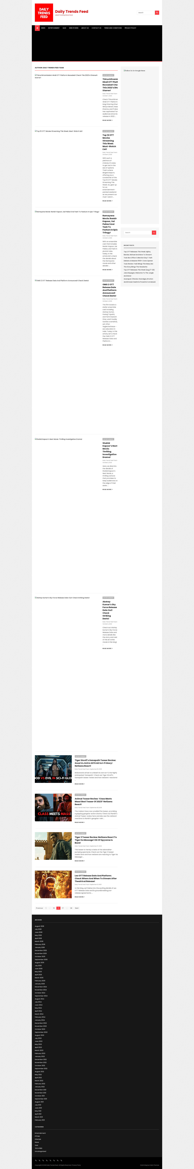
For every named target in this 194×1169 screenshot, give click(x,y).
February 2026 (40, 944)
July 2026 (38, 929)
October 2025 (40, 956)
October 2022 (40, 1065)
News (43, 28)
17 (63, 908)
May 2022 (38, 1075)
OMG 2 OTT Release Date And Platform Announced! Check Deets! (110, 290)
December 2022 (41, 1059)
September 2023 (41, 1032)
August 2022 (39, 1071)
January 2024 (40, 1020)
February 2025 (40, 981)
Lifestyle (38, 1139)
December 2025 (41, 950)
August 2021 (39, 1102)
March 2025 (39, 978)
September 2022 (41, 1068)
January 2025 (40, 984)
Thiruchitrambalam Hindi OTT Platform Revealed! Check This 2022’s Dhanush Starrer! (113, 85)
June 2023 (38, 1041)
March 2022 (39, 1081)
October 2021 (40, 1096)
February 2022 (40, 1084)
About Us (85, 28)
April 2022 (38, 1078)
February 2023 (40, 1053)
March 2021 (39, 1117)
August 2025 (39, 962)
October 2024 (40, 993)
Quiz (64, 28)
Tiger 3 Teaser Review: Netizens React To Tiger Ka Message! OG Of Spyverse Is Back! (96, 840)
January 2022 (40, 1087)
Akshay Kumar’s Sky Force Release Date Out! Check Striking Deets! (110, 610)
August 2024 (39, 999)
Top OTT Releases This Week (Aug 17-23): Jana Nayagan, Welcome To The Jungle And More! (139, 273)
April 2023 (38, 1047)
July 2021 (38, 1105)
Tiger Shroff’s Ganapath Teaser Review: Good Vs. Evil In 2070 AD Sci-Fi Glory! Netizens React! (95, 763)
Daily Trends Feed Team (110, 93)
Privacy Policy (130, 28)
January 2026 (40, 947)
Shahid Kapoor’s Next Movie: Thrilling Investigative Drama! (110, 450)
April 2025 (38, 975)
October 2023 (40, 1029)
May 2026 (38, 935)
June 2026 (38, 932)
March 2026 (39, 941)
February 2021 (40, 1120)
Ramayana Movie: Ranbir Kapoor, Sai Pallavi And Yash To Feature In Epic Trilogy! (110, 224)
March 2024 (39, 1014)
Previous (39, 908)
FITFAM (37, 1136)
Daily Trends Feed (71, 11)
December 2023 (41, 1023)
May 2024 (38, 1008)
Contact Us (96, 28)
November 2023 (41, 1026)
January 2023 (40, 1056)
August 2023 (39, 1035)
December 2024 (41, 987)
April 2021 (38, 1114)
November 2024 (41, 990)
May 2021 (38, 1111)
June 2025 (38, 969)
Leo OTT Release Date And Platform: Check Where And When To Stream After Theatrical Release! (96, 878)
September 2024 (41, 996)
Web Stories (73, 28)
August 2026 (39, 926)
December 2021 (40, 1090)
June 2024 (38, 1005)
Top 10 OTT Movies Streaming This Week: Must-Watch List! (109, 142)
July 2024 (38, 1002)
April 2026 (38, 938)
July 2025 (38, 965)
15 (54, 908)
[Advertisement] (97, 46)
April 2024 (38, 1011)
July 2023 (38, 1038)
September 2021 (41, 1099)
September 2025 (41, 959)
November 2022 (40, 1062)
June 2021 (38, 1108)
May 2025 (38, 972)
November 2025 (41, 953)
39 (72, 908)
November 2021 (40, 1093)
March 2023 (39, 1050)
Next (77, 908)
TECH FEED (38, 1148)
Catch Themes (154, 1165)
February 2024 (40, 1017)
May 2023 (38, 1044)
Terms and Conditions (113, 28)
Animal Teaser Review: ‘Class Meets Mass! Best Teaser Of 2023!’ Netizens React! (93, 801)
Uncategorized (40, 1151)
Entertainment (54, 28)
